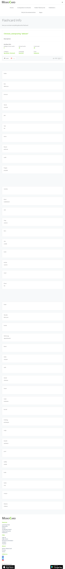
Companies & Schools (24, 7)
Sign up (4, 537)
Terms (3, 551)
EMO (6, 2)
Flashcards (5, 526)
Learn (7, 58)
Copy (13, 58)
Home (12, 7)
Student (4, 542)
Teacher (4, 543)
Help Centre (5, 539)
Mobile (4, 528)
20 (19, 48)
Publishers (52, 7)
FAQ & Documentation (28, 12)
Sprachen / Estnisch (9, 53)
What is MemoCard (7, 548)
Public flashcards (39, 7)
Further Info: (7, 44)
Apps (40, 12)
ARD (13, 2)
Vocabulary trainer (7, 529)
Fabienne (36, 53)
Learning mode (6, 525)
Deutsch (21, 53)
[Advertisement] (33, 66)
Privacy (4, 550)
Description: (7, 39)
